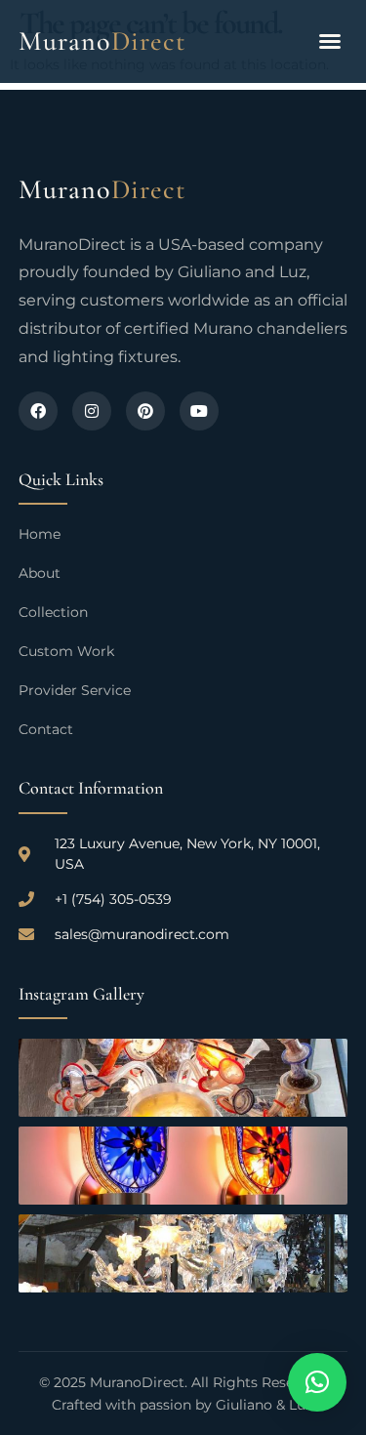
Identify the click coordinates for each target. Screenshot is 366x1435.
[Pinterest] (145, 410)
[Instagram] (91, 410)
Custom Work (66, 651)
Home (40, 534)
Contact (46, 729)
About (40, 573)
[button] (329, 41)
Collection (53, 612)
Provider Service (75, 690)
